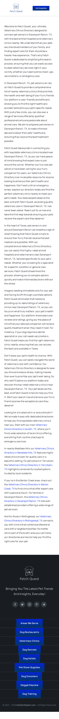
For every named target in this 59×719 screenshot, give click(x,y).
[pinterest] (37, 604)
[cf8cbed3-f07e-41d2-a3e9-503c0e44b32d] (29, 567)
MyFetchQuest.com (26, 705)
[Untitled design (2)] (16, 4)
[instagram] (29, 604)
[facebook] (15, 604)
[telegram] (44, 604)
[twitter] (22, 604)
